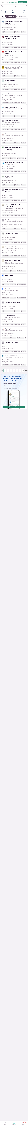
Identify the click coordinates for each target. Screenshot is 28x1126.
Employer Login (13, 2)
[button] (14, 391)
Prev (2, 370)
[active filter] (2, 16)
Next (26, 370)
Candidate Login (22, 2)
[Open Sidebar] (2, 2)
